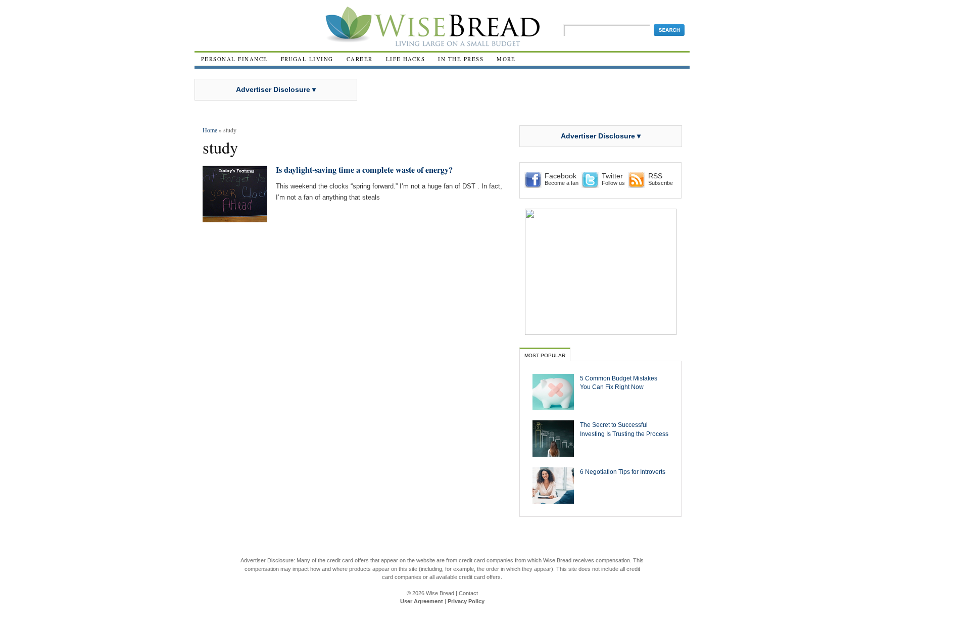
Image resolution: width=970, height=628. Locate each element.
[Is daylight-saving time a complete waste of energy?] (235, 218)
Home (210, 130)
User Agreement (421, 601)
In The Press (460, 59)
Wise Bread (440, 593)
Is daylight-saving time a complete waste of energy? (364, 170)
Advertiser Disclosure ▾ (276, 89)
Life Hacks (405, 59)
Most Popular (544, 355)
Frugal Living (307, 59)
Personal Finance (234, 59)
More (506, 59)
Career (360, 59)
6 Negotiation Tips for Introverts (622, 471)
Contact (468, 593)
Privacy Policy (466, 601)
